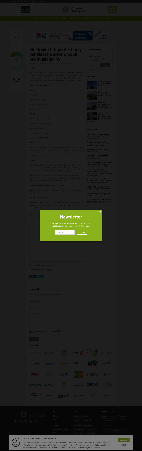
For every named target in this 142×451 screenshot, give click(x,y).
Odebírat (82, 232)
